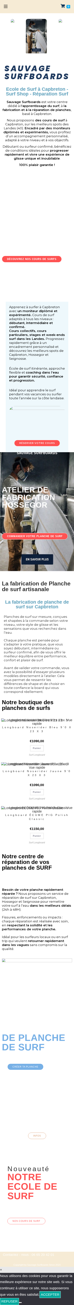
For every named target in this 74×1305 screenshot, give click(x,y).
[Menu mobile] (6, 6)
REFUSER (9, 1301)
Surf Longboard (37, 755)
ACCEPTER (50, 1294)
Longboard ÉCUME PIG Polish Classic (37, 816)
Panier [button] (37, 748)
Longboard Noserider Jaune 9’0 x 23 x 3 (37, 773)
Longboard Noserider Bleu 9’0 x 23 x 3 (37, 729)
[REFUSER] (20, 1302)
